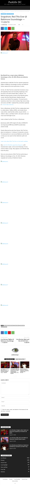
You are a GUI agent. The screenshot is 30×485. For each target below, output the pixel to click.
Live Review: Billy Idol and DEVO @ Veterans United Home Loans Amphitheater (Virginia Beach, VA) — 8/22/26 (15, 371)
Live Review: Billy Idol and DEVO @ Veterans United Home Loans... (19, 438)
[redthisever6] (15, 272)
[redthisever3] (15, 211)
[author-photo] (15, 349)
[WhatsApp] (12, 28)
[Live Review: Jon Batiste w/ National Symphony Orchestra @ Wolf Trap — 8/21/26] (24, 364)
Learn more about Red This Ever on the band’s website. (14, 141)
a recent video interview (7, 104)
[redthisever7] (15, 61)
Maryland (22, 325)
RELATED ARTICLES (9, 359)
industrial (17, 325)
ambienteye (4, 24)
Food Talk (3, 469)
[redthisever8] (15, 313)
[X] (5, 28)
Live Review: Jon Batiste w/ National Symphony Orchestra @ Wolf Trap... (19, 445)
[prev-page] (14, 376)
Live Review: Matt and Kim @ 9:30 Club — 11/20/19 (22, 341)
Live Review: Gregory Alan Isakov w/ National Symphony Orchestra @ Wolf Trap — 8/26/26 (5, 370)
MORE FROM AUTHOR (20, 359)
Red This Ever (4, 326)
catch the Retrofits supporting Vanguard (12, 145)
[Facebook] (2, 28)
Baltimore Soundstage (9, 325)
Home (2, 11)
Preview (2, 460)
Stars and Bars (4, 467)
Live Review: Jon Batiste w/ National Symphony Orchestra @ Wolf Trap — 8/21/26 (24, 370)
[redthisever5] (15, 252)
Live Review (7, 11)
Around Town (4, 462)
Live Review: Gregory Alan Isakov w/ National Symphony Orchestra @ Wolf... (19, 431)
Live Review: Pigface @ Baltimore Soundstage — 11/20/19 (7, 341)
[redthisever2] (15, 190)
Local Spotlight (10, 13)
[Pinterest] (9, 28)
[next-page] (16, 376)
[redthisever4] (15, 231)
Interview (3, 471)
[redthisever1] (15, 170)
